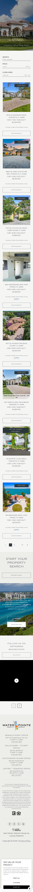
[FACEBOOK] (9, 824)
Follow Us (16, 655)
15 (22, 545)
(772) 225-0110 (16, 765)
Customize (16, 882)
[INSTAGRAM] (14, 824)
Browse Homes (16, 575)
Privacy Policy (25, 841)
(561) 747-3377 (16, 775)
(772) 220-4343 (16, 742)
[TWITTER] (18, 824)
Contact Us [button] (17, 618)
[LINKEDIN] (23, 824)
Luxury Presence (17, 836)
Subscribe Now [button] (16, 624)
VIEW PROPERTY (16, 133)
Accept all (16, 887)
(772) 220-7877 (16, 754)
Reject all (16, 878)
